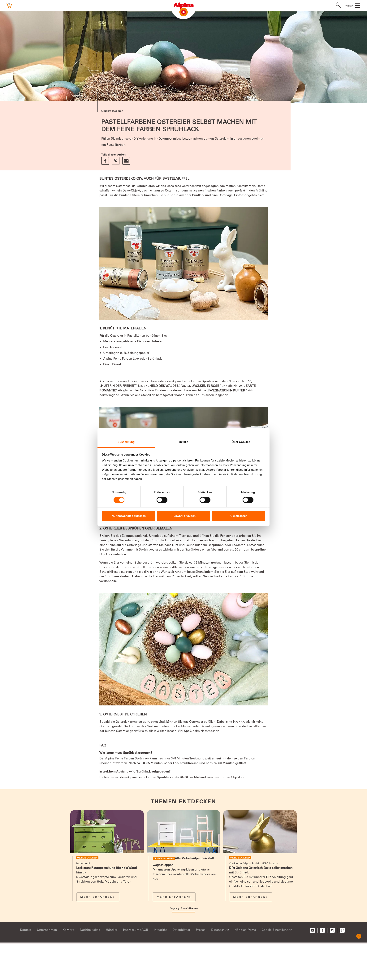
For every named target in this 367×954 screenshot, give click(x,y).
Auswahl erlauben (183, 515)
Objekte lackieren (112, 111)
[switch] (162, 500)
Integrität (160, 930)
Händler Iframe (245, 930)
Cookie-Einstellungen (277, 930)
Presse (200, 930)
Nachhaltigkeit (90, 930)
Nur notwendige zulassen (129, 515)
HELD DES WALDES (164, 386)
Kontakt (25, 930)
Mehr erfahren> (97, 897)
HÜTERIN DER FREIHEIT (118, 386)
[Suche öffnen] (337, 5)
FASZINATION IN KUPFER (226, 390)
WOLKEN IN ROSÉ (206, 386)
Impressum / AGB (135, 930)
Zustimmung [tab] (126, 441)
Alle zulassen (238, 515)
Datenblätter (181, 930)
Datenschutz (220, 930)
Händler (111, 930)
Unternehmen (47, 930)
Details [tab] (183, 441)
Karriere (68, 930)
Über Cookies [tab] (241, 441)
